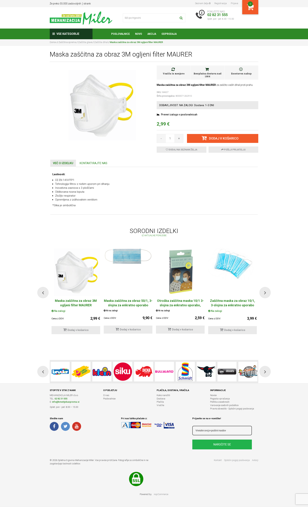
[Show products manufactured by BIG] (206, 371)
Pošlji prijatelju (235, 149)
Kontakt (218, 460)
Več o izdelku (63, 163)
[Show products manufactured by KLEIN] (101, 371)
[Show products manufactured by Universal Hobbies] (227, 371)
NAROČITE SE (222, 444)
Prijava (234, 3)
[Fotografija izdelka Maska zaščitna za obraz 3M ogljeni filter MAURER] (100, 104)
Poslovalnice (109, 398)
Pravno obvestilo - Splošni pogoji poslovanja (232, 408)
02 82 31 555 (61, 398)
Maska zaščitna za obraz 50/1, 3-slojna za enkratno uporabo (128, 303)
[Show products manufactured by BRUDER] (60, 371)
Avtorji (255, 460)
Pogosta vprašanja (220, 398)
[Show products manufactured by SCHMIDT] (185, 371)
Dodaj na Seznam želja (182, 149)
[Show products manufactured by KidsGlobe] (247, 371)
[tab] (63, 163)
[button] (43, 292)
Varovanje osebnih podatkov (224, 405)
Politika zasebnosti (219, 401)
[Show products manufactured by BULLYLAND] (164, 371)
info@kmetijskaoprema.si (65, 401)
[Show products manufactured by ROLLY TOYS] (81, 371)
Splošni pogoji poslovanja (237, 460)
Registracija (220, 3)
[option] (128, 292)
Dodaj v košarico (78, 330)
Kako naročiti (163, 395)
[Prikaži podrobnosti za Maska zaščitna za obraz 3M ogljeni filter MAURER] (76, 272)
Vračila (160, 405)
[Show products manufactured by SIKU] (122, 371)
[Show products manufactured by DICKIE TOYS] (143, 371)
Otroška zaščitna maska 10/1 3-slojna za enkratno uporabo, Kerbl (180, 305)
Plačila (160, 401)
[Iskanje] (181, 18)
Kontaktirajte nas (93, 163)
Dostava (161, 398)
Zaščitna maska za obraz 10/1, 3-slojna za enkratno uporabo (232, 303)
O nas (106, 395)
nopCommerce (161, 494)
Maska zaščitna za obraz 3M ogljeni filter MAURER (76, 303)
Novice (213, 395)
